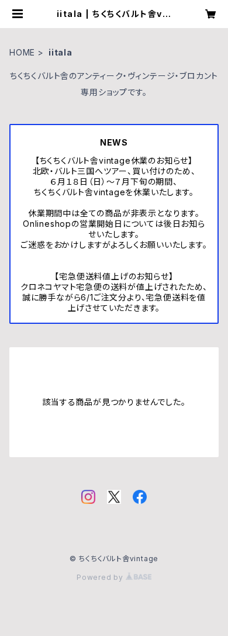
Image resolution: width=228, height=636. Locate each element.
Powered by (101, 577)
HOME (22, 52)
